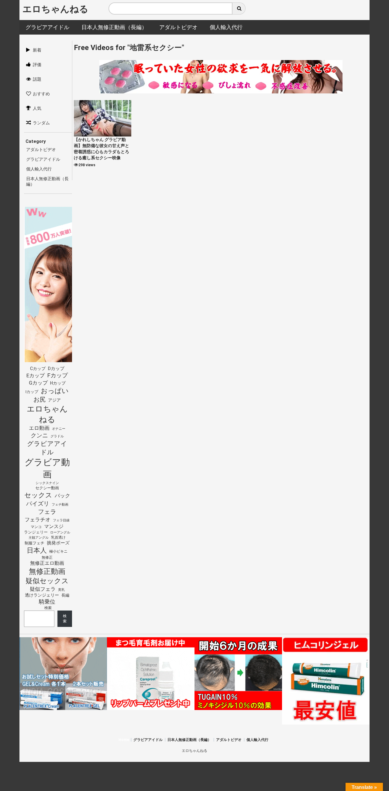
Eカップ (35, 376)
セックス (38, 495)
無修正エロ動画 (47, 563)
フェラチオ (37, 520)
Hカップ (58, 383)
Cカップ (38, 368)
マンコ (36, 526)
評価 (37, 64)
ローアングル (60, 532)
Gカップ (38, 383)
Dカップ (56, 368)
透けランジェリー (42, 595)
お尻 (39, 399)
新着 (37, 50)
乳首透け (58, 537)
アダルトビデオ (41, 149)
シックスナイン (47, 483)
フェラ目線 (61, 520)
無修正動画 (47, 571)
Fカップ (57, 375)
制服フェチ (34, 543)
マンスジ (54, 526)
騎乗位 (47, 601)
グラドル (57, 436)
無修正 (47, 557)
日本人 (37, 550)
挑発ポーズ (58, 543)
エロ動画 (39, 428)
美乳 (61, 590)
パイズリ (37, 503)
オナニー (58, 429)
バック (62, 496)
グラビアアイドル (43, 159)
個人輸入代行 (39, 169)
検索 (48, 608)
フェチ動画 (60, 504)
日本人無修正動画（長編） (189, 740)
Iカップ (32, 391)
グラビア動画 (47, 468)
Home (124, 740)
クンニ (39, 435)
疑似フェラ (43, 589)
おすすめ (41, 93)
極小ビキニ (58, 551)
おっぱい (55, 391)
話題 (37, 79)
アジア (54, 400)
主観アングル (39, 538)
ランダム (41, 122)
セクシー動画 (47, 488)
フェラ (47, 511)
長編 (65, 595)
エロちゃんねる (55, 9)
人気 (37, 108)
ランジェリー (36, 532)
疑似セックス (47, 581)
